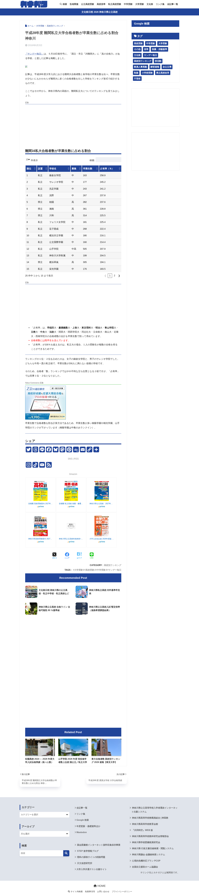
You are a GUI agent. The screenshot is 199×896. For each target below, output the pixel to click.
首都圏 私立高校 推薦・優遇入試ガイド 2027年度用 (71, 504)
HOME (101, 885)
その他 (137, 49)
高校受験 (90, 570)
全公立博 (167, 67)
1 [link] (109, 275)
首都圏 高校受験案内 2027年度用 (40, 504)
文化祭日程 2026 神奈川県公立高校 (99, 12)
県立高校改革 (162, 73)
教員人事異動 (140, 67)
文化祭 (150, 4)
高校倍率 (101, 4)
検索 (64, 4)
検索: (92, 160)
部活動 (158, 61)
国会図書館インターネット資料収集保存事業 (98, 845)
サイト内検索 (76, 891)
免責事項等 (90, 891)
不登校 (137, 78)
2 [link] (114, 275)
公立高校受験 (87, 4)
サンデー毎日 (114, 570)
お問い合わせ (103, 891)
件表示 (34, 160)
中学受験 (128, 4)
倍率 (146, 49)
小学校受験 (147, 73)
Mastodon (81, 832)
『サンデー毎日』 (34, 54)
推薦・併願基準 (159, 49)
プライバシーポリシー (122, 891)
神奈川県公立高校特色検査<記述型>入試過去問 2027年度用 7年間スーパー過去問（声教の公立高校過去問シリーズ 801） (71, 539)
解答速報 (155, 67)
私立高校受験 (114, 4)
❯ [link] (119, 275)
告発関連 (74, 4)
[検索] (66, 853)
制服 (136, 73)
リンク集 (160, 4)
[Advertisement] (73, 124)
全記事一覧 (172, 4)
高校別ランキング (112, 565)
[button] (34, 168)
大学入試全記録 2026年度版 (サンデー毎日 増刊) (101, 539)
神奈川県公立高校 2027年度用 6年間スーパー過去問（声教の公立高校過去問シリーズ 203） (101, 504)
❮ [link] (105, 275)
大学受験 (139, 4)
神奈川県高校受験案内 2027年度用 (40, 539)
